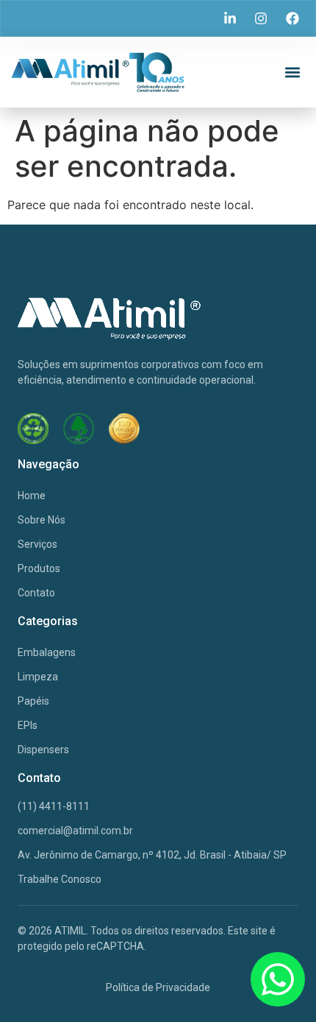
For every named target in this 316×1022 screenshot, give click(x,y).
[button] (292, 72)
